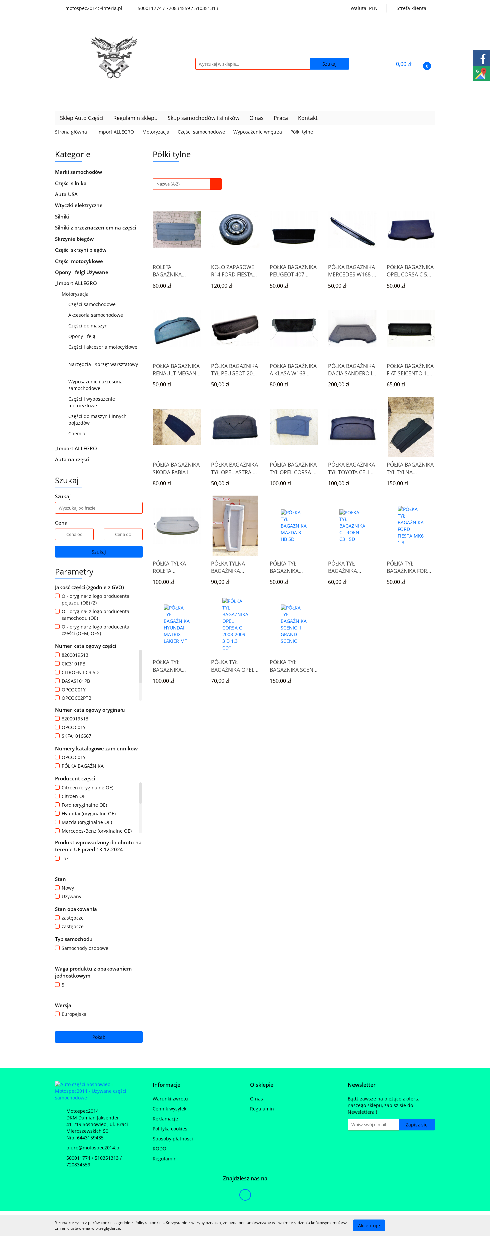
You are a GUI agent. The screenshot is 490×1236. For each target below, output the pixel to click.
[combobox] (187, 184)
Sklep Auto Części (81, 118)
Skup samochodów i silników (203, 118)
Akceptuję (369, 1225)
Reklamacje (165, 1118)
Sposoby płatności (173, 1138)
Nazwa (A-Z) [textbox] (168, 184)
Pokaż (98, 1037)
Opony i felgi (83, 336)
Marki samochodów (79, 172)
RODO (159, 1148)
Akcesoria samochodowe (96, 315)
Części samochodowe (92, 304)
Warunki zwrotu (170, 1098)
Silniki (63, 216)
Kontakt (308, 118)
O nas (256, 118)
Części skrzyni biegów (81, 249)
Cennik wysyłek (169, 1108)
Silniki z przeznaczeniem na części (95, 227)
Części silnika (71, 183)
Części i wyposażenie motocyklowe (91, 402)
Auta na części (72, 459)
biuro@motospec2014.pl (93, 1147)
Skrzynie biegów (75, 238)
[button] (166, 1085)
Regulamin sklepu (135, 118)
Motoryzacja (76, 294)
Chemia (77, 433)
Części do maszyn (88, 325)
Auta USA (67, 194)
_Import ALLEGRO (76, 283)
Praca (281, 118)
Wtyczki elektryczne (79, 205)
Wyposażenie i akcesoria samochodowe (95, 384)
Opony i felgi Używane (82, 272)
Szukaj (99, 552)
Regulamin (165, 1158)
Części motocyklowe (79, 261)
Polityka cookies (170, 1128)
